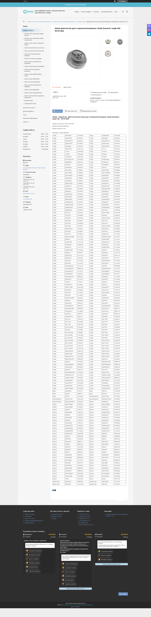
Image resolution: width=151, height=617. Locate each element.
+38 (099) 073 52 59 (84, 518)
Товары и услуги (28, 30)
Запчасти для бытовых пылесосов (34, 48)
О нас (24, 115)
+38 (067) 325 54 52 (84, 514)
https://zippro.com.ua (29, 193)
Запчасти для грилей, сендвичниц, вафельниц (34, 96)
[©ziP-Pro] (28, 12)
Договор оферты (28, 111)
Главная (77, 11)
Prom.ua (83, 603)
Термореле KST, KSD (30, 103)
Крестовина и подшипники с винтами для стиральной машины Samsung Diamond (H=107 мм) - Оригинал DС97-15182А (76, 557)
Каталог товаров (86, 11)
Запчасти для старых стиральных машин (34, 43)
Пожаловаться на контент (69, 604)
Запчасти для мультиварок (32, 82)
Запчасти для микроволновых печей (33, 75)
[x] (55, 490)
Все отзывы (123, 594)
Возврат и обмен (56, 516)
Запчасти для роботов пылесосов (34, 51)
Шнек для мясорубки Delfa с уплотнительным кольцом (110, 542)
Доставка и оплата (106, 11)
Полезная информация (30, 118)
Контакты (96, 11)
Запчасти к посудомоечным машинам (32, 54)
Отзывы (54, 518)
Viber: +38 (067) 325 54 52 (86, 524)
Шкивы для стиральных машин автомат (64, 21)
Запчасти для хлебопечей (31, 79)
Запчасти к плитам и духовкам (33, 58)
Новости (25, 122)
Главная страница (30, 514)
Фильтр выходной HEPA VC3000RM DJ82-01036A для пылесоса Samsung (39, 545)
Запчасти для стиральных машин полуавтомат (34, 39)
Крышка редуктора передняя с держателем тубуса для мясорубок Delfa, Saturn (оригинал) (111, 546)
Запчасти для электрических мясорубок (32, 62)
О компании (28, 516)
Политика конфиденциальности (34, 520)
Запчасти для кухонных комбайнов (34, 66)
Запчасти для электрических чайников (32, 85)
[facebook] (53, 490)
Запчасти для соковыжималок (33, 92)
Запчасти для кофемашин (31, 89)
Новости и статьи (30, 518)
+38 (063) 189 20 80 (84, 516)
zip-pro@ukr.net (27, 199)
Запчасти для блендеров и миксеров (32, 70)
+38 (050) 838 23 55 (84, 520)
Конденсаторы (28, 100)
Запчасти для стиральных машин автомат (40, 21)
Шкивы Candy (81, 21)
